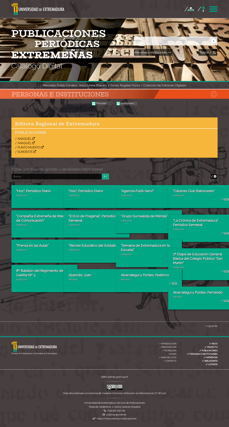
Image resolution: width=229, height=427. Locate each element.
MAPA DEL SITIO (167, 357)
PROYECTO (211, 347)
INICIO (213, 343)
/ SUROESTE (24, 152)
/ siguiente (211, 325)
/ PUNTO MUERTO (27, 147)
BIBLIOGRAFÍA (210, 361)
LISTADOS (212, 364)
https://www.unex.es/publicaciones (116, 418)
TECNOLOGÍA (169, 350)
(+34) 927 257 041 (116, 410)
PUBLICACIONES (208, 350)
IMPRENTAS (211, 357)
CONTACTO (170, 361)
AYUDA (172, 354)
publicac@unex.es (116, 414)
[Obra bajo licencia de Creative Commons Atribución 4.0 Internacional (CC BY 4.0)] (115, 389)
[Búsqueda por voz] (213, 40)
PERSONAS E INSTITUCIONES (202, 354)
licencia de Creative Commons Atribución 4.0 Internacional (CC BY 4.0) (127, 393)
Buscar (205, 52)
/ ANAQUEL (23, 138)
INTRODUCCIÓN (167, 343)
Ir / (105, 176)
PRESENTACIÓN (167, 347)
